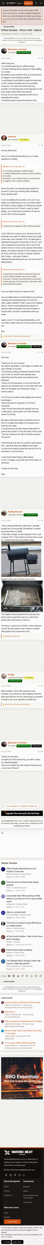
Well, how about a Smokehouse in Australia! (23, 1021)
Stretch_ (9, 942)
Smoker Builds (25, 874)
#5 (42, 686)
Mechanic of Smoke (11, 34)
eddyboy (9, 953)
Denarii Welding (12, 915)
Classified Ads (27, 966)
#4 (42, 520)
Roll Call (17, 942)
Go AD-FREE (12, 1222)
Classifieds (27, 1202)
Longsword (10, 904)
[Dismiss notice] (41, 10)
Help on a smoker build (15, 912)
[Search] (41, 3)
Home (6, 1187)
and (17, 336)
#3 (42, 352)
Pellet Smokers (19, 928)
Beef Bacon (10, 1012)
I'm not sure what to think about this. (20, 1043)
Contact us (8, 1195)
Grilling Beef (9, 1039)
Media (25, 1191)
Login (6, 1213)
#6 (42, 751)
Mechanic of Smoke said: (12, 166)
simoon (9, 928)
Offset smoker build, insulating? (19, 950)
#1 (42, 58)
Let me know (8, 19)
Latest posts (7, 998)
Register (7, 1217)
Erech (8, 888)
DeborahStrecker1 (13, 966)
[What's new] (36, 3)
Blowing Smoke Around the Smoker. (19, 1007)
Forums (7, 1191)
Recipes (26, 1187)
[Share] (38, 58)
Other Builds (19, 953)
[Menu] (3, 3)
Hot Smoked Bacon (12, 1017)
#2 (42, 145)
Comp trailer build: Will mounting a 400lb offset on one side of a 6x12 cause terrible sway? (24, 899)
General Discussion (19, 888)
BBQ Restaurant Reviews (14, 1026)
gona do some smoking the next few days (22, 1002)
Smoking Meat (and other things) (30, 1196)
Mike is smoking (12, 874)
